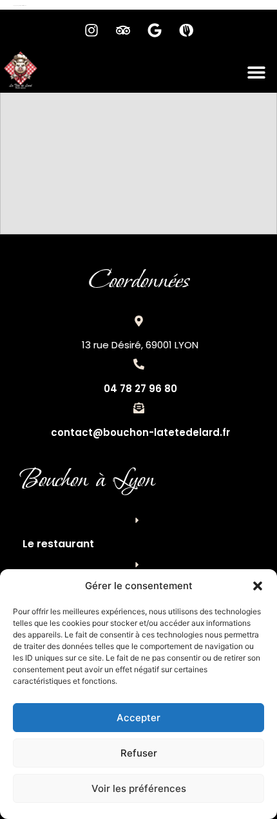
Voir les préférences (138, 788)
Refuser (138, 753)
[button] (257, 585)
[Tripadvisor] (123, 30)
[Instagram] (91, 30)
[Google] (154, 30)
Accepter (138, 717)
